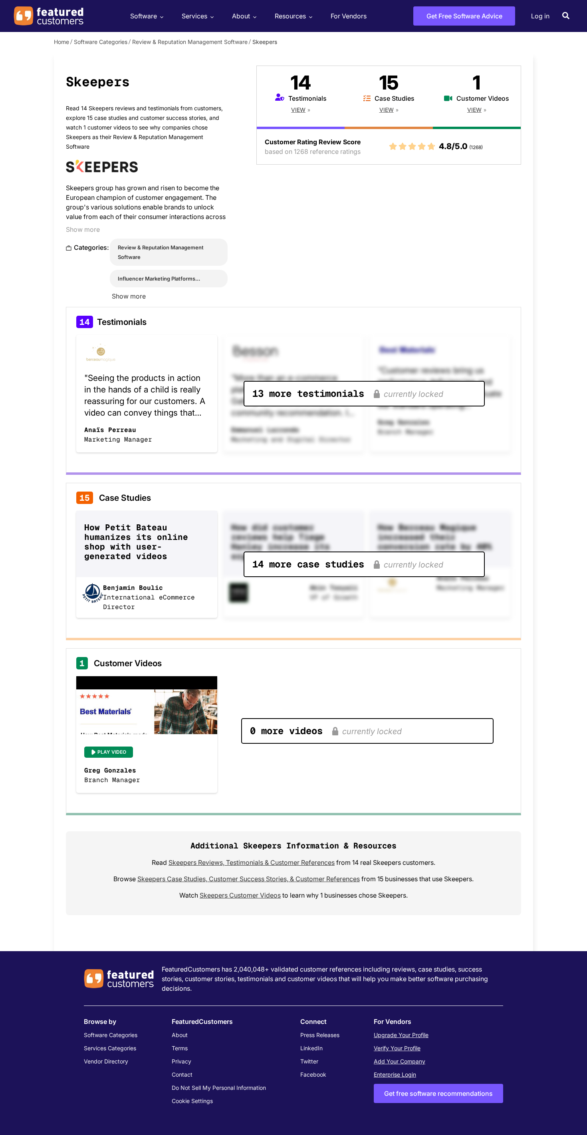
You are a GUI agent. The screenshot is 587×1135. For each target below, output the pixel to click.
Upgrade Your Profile (401, 1034)
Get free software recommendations (438, 1093)
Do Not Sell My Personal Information (219, 1087)
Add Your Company (399, 1061)
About (241, 16)
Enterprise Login (395, 1074)
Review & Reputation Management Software (190, 41)
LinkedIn (311, 1048)
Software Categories (100, 41)
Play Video (111, 752)
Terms (180, 1048)
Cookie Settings (192, 1100)
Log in (540, 16)
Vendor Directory (106, 1061)
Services (194, 16)
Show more (83, 229)
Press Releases (319, 1034)
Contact (182, 1074)
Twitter (309, 1061)
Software (143, 16)
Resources (290, 16)
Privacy (181, 1061)
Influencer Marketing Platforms (156, 278)
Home (61, 41)
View (298, 109)
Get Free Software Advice (464, 16)
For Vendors (349, 16)
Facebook (313, 1074)
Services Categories (110, 1048)
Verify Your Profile (397, 1048)
